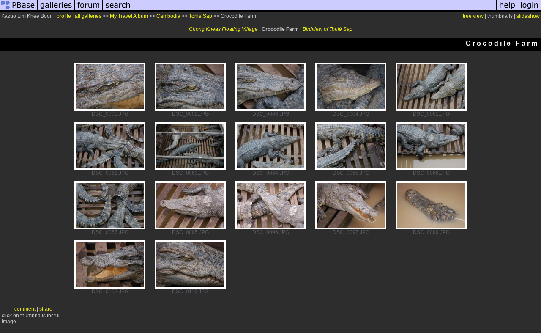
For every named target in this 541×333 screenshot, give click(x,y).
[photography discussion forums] (89, 10)
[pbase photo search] (118, 10)
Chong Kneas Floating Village (223, 29)
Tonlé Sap (200, 16)
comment (25, 309)
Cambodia (168, 16)
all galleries (88, 16)
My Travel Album (129, 16)
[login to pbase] (529, 10)
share (45, 309)
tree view (473, 16)
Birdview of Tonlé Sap (327, 29)
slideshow (528, 16)
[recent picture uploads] (56, 10)
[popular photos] (314, 10)
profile (64, 16)
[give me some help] (507, 10)
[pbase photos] (19, 10)
